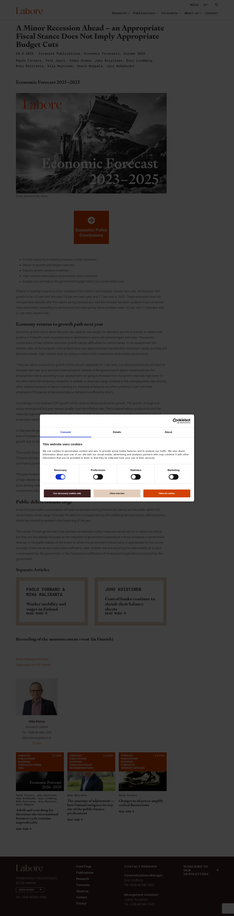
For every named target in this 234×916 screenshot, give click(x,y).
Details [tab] (117, 432)
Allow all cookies (167, 493)
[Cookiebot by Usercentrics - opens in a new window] (175, 421)
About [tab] (168, 432)
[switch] (98, 477)
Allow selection (117, 493)
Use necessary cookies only (67, 493)
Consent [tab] (65, 432)
